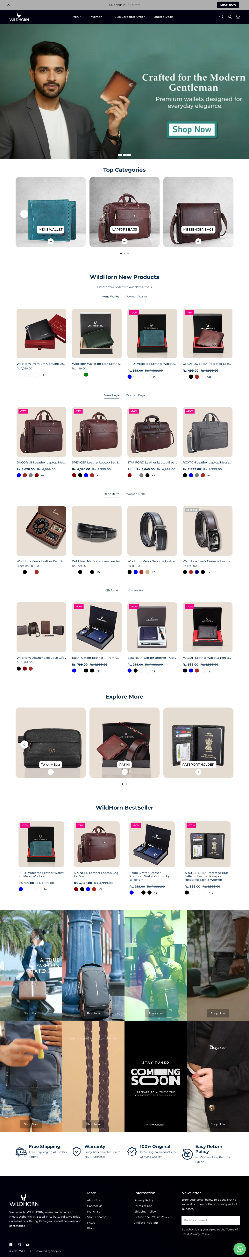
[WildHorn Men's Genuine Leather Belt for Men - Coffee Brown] (141, 572)
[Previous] (24, 214)
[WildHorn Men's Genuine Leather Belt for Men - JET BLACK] (80, 572)
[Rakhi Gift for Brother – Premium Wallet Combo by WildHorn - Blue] (74, 670)
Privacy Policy (144, 1200)
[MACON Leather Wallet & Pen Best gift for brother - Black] (185, 670)
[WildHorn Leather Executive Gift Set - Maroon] (25, 668)
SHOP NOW (228, 4)
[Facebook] (11, 1245)
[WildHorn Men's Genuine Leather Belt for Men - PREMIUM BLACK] (92, 572)
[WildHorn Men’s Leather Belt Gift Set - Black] (25, 572)
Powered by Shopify (48, 1251)
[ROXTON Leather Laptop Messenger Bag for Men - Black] (185, 475)
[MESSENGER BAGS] (198, 212)
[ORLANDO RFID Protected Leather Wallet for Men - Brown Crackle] (185, 376)
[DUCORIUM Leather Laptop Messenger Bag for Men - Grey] (30, 475)
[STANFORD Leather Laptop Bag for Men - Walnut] (135, 475)
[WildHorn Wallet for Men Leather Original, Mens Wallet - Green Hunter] (80, 374)
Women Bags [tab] (135, 395)
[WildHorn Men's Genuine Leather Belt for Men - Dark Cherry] (74, 572)
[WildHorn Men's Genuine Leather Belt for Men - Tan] (147, 572)
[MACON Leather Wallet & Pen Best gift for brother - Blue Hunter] (203, 670)
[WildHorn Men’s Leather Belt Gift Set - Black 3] (19, 572)
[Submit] (234, 1220)
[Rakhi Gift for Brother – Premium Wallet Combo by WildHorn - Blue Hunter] (80, 670)
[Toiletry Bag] (51, 743)
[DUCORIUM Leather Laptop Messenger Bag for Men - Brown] (25, 475)
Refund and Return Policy (151, 1217)
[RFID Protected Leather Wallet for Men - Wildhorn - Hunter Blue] (129, 376)
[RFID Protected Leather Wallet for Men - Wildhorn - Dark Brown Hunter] (135, 376)
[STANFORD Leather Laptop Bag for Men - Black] (147, 475)
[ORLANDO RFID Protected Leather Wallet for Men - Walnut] (203, 376)
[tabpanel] (124, 344)
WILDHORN (27, 1251)
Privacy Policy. (200, 1234)
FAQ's (91, 1222)
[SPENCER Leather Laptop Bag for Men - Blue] (86, 475)
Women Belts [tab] (136, 494)
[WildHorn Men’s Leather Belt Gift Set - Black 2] (30, 572)
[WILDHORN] (19, 17)
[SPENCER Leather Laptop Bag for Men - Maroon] (74, 475)
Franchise (93, 1211)
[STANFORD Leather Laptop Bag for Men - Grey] (141, 475)
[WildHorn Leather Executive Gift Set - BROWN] (30, 668)
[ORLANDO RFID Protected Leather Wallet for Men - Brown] (197, 376)
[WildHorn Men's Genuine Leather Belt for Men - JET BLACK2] (86, 572)
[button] (238, 17)
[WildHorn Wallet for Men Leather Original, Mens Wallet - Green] (86, 374)
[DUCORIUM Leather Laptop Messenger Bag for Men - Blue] (19, 475)
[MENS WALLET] (51, 212)
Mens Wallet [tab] (110, 296)
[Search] (221, 17)
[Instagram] (19, 1245)
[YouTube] (27, 1245)
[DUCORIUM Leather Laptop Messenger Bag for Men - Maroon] (36, 475)
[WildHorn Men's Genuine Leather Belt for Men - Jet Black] (185, 572)
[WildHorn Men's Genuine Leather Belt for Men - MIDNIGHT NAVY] (197, 572)
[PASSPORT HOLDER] (198, 743)
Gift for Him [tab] (113, 590)
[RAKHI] (124, 743)
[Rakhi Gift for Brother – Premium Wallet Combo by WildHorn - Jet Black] (92, 670)
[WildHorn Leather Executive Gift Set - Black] (19, 668)
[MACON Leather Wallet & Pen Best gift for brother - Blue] (191, 670)
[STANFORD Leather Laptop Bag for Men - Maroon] (129, 475)
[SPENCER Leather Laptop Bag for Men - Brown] (92, 475)
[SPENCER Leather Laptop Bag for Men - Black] (80, 475)
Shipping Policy (145, 1211)
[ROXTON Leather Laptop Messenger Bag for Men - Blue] (191, 475)
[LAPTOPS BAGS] (124, 212)
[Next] (243, 214)
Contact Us (94, 1206)
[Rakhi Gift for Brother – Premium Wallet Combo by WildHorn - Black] (86, 670)
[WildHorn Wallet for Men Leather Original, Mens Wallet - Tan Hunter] (74, 374)
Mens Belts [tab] (111, 494)
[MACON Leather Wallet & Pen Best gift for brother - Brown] (197, 670)
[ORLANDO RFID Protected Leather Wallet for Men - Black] (191, 376)
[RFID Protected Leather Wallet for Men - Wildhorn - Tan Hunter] (141, 376)
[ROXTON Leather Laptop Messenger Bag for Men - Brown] (203, 475)
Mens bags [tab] (111, 395)
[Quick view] (58, 354)
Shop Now (31, 1013)
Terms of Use (143, 1206)
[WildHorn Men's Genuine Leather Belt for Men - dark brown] (191, 572)
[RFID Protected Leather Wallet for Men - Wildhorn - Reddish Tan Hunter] (147, 376)
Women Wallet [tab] (136, 296)
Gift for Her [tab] (136, 590)
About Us (93, 1200)
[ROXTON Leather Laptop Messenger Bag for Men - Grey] (197, 475)
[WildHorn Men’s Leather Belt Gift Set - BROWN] (36, 572)
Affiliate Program (146, 1222)
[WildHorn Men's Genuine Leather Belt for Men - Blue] (135, 572)
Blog (90, 1228)
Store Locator (96, 1217)
